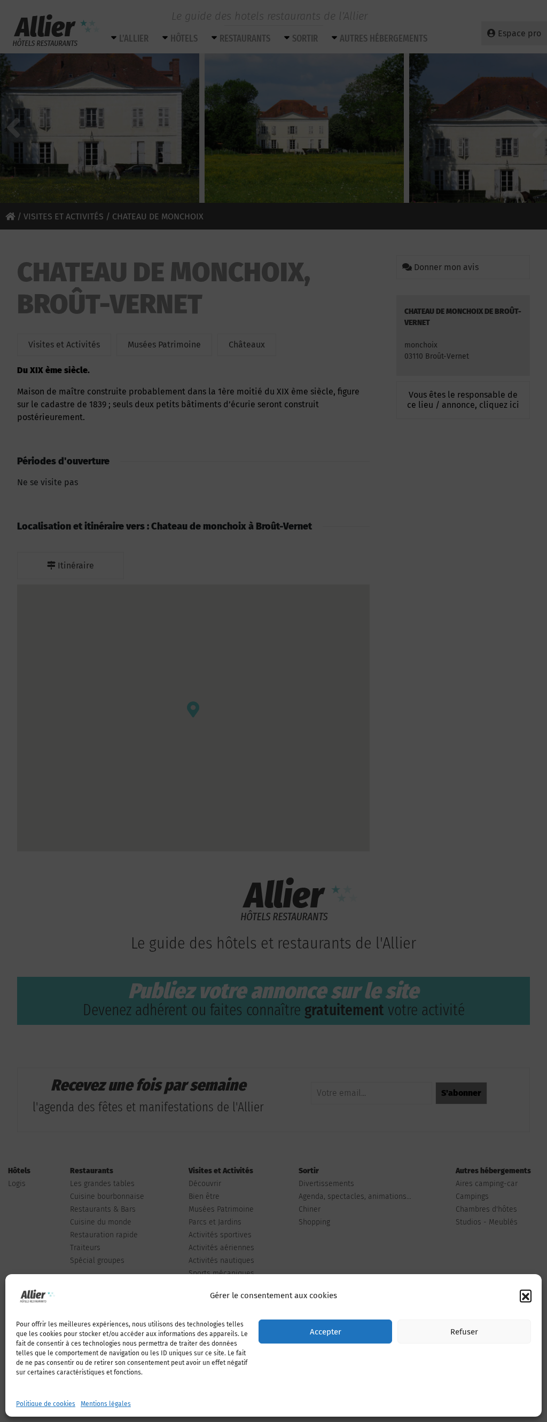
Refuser (464, 1332)
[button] (525, 1295)
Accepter (325, 1332)
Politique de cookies (45, 1404)
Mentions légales (106, 1404)
